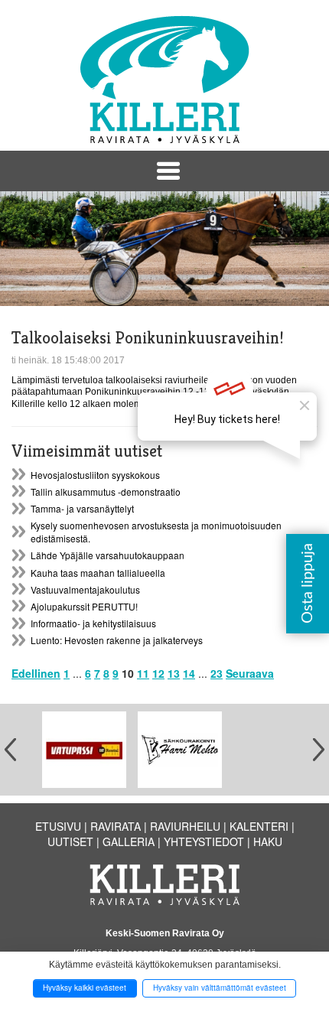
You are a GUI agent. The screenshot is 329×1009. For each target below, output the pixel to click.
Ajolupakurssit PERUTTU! (84, 606)
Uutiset (70, 841)
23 (216, 673)
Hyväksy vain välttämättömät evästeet (219, 987)
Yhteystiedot (204, 841)
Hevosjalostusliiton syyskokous (95, 474)
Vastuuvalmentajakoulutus (85, 589)
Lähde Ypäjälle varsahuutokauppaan (107, 554)
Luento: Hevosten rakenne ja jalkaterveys (117, 639)
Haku (267, 841)
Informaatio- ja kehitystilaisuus (93, 623)
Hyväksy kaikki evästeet (84, 987)
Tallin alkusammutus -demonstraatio (106, 491)
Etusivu (58, 826)
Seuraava (250, 673)
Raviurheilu (185, 826)
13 (174, 673)
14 (189, 673)
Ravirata (115, 826)
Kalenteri (259, 826)
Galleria (129, 841)
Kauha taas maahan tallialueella (98, 572)
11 (143, 673)
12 (158, 673)
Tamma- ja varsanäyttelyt (82, 508)
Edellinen (35, 673)
